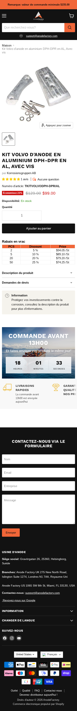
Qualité (26, 690)
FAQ (37, 690)
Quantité (7, 207)
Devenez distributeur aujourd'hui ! (38, 694)
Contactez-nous (53, 690)
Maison (6, 45)
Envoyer (11, 532)
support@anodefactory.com (41, 35)
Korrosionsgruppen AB (21, 173)
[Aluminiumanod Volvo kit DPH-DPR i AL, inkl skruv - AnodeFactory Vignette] (8, 139)
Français (52, 654)
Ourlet (14, 690)
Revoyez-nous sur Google (18, 600)
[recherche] (69, 27)
